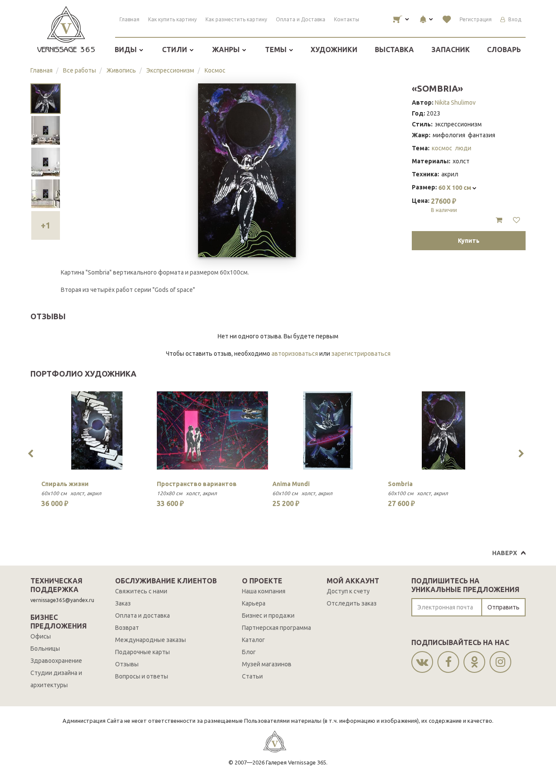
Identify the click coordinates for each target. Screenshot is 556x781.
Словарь (504, 49)
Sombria (400, 483)
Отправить (503, 607)
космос (442, 148)
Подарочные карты (142, 652)
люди (463, 148)
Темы (276, 49)
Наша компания (263, 591)
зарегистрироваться (361, 353)
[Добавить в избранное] (516, 220)
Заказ (123, 603)
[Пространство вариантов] (212, 430)
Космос (215, 70)
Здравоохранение (56, 660)
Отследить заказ (352, 603)
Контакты (346, 19)
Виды (127, 49)
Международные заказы (150, 639)
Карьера (253, 603)
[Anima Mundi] (328, 430)
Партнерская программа (276, 627)
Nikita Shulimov (455, 102)
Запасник (450, 49)
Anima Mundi (291, 483)
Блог (249, 652)
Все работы (79, 70)
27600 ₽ (444, 205)
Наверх (504, 552)
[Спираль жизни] (96, 430)
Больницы (45, 648)
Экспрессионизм (170, 70)
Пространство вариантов (197, 483)
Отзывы (127, 664)
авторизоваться (294, 353)
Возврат (127, 627)
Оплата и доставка (142, 615)
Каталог (253, 639)
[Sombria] (443, 430)
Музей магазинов (266, 664)
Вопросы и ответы (141, 676)
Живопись (121, 70)
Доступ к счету (348, 591)
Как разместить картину (236, 19)
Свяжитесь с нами (141, 591)
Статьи (252, 676)
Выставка (394, 49)
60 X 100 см (455, 187)
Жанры (227, 49)
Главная (129, 19)
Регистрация (476, 19)
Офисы (40, 636)
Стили (175, 49)
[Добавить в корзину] (499, 220)
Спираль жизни (65, 483)
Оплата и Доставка (300, 19)
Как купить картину (172, 19)
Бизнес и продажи (268, 615)
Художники (334, 49)
